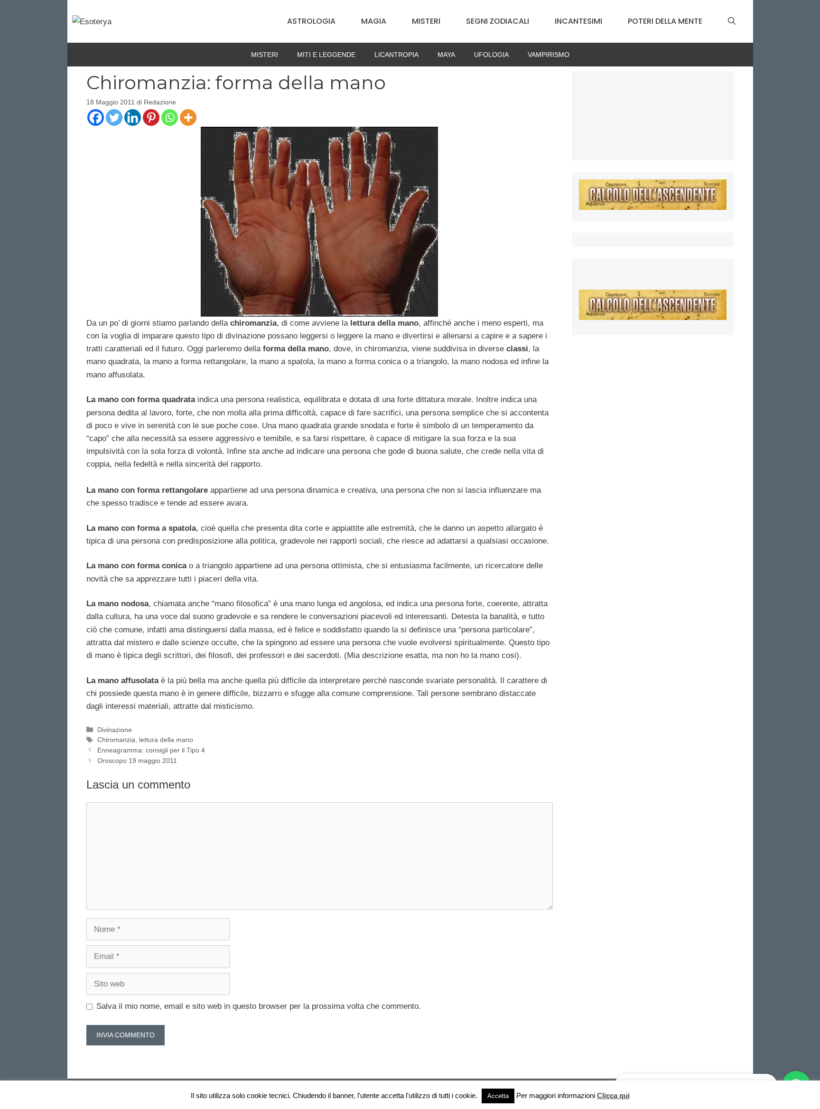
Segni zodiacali (497, 21)
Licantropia (396, 54)
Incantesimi (578, 21)
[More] (188, 117)
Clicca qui (613, 1095)
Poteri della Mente (665, 21)
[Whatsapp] (169, 117)
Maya (446, 54)
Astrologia (311, 21)
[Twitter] (114, 117)
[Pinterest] (151, 117)
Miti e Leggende (326, 54)
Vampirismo (548, 54)
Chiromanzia (116, 739)
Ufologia (491, 54)
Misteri (426, 21)
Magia (373, 21)
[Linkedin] (132, 117)
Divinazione (114, 729)
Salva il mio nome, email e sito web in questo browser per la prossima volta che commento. (258, 1006)
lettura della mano (166, 739)
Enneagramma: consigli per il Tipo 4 (151, 750)
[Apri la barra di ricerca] (731, 21)
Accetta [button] (498, 1096)
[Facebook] (95, 117)
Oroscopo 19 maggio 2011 (137, 760)
